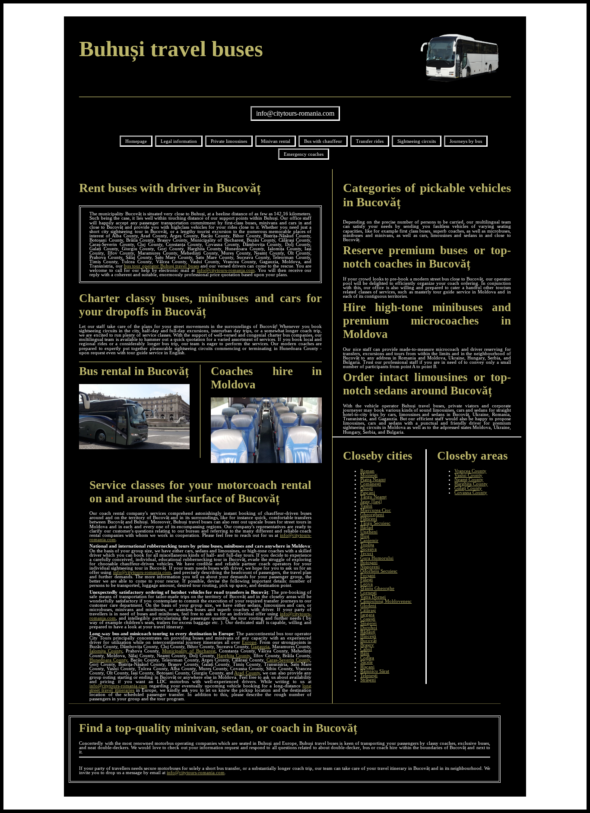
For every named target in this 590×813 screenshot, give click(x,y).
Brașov (367, 644)
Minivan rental (275, 141)
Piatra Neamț (373, 479)
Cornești (368, 592)
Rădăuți (367, 631)
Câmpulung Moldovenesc (386, 601)
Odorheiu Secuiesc (378, 571)
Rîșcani (367, 666)
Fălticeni (368, 518)
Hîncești (368, 636)
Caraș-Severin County (288, 659)
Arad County (247, 672)
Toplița (367, 544)
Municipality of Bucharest (189, 650)
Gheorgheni (372, 514)
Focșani (367, 575)
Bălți (364, 653)
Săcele (366, 662)
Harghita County (233, 655)
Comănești (370, 483)
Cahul (366, 649)
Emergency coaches (304, 154)
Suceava (368, 548)
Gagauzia (260, 646)
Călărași (368, 610)
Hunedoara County (108, 659)
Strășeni (368, 679)
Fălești (366, 579)
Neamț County (468, 479)
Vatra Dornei (373, 596)
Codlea (367, 657)
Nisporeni (370, 566)
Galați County (468, 488)
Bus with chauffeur (323, 141)
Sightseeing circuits (416, 141)
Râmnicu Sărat (374, 671)
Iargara (367, 614)
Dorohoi (368, 627)
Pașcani (367, 492)
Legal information (179, 141)
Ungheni (368, 531)
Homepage (136, 141)
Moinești (368, 475)
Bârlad (366, 527)
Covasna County (470, 492)
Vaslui (366, 505)
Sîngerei (368, 623)
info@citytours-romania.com (295, 113)
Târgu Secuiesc (375, 523)
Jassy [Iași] (371, 501)
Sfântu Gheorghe (377, 588)
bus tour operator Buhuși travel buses (161, 265)
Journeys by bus (466, 141)
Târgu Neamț (373, 496)
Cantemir (369, 540)
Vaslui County (468, 475)
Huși (364, 536)
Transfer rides (370, 141)
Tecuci (366, 553)
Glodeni (368, 605)
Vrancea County (470, 470)
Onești (366, 488)
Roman (367, 470)
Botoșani (368, 562)
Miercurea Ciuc (375, 510)
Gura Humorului (376, 558)
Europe (249, 642)
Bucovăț (368, 640)
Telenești (368, 675)
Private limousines (229, 141)
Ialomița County (105, 650)
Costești (367, 618)
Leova (366, 583)
